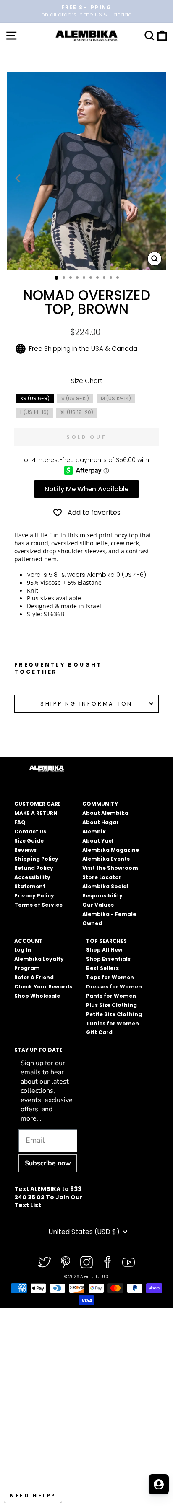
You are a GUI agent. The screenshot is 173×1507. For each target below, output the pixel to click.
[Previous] (18, 178)
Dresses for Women (114, 986)
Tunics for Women (112, 1023)
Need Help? (33, 1495)
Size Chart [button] (86, 380)
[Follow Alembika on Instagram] (86, 1262)
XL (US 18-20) (76, 412)
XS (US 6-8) (35, 398)
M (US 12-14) (116, 398)
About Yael (97, 840)
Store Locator (101, 877)
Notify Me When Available (86, 489)
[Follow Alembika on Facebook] (107, 1262)
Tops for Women (110, 977)
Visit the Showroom (110, 868)
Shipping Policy (36, 858)
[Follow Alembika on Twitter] (44, 1262)
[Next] (159, 178)
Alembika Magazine (110, 849)
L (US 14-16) (34, 412)
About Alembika (105, 813)
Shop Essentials (108, 958)
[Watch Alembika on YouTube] (128, 1262)
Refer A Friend (34, 977)
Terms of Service (38, 904)
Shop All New (104, 949)
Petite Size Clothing (114, 1014)
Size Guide (29, 840)
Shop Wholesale (37, 995)
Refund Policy (33, 868)
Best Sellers (102, 968)
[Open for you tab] (159, 1484)
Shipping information (86, 703)
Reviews (25, 849)
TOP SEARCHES (106, 940)
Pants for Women (111, 995)
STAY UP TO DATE (38, 1049)
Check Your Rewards (43, 986)
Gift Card (99, 1032)
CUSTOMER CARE (37, 803)
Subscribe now (48, 1163)
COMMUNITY (100, 803)
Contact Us (30, 831)
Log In (22, 949)
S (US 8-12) (75, 398)
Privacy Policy (34, 895)
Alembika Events (106, 858)
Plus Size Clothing (111, 1005)
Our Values (98, 904)
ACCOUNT (28, 940)
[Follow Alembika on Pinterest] (65, 1262)
